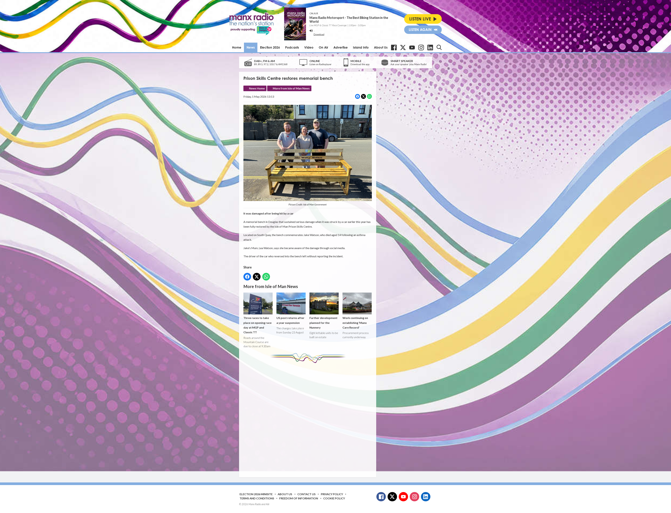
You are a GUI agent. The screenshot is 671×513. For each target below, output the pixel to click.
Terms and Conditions (257, 498)
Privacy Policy (332, 494)
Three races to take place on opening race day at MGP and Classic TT (257, 325)
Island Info (361, 47)
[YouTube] (412, 47)
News (251, 47)
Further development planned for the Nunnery (323, 322)
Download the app (360, 64)
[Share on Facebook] (357, 96)
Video (308, 47)
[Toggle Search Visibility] (439, 47)
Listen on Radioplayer (320, 64)
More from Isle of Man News (291, 88)
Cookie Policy (334, 498)
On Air (323, 47)
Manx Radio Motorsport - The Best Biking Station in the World (348, 19)
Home (236, 47)
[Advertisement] (308, 417)
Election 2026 (270, 47)
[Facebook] (394, 47)
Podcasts (292, 47)
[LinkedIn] (430, 47)
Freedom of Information (298, 498)
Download (319, 34)
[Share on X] (363, 96)
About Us (381, 47)
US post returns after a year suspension (290, 320)
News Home (257, 88)
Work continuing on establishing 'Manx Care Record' (355, 322)
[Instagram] (421, 47)
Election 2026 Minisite (256, 494)
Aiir (267, 504)
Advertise (340, 47)
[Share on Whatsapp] (369, 96)
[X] (403, 47)
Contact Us (306, 494)
